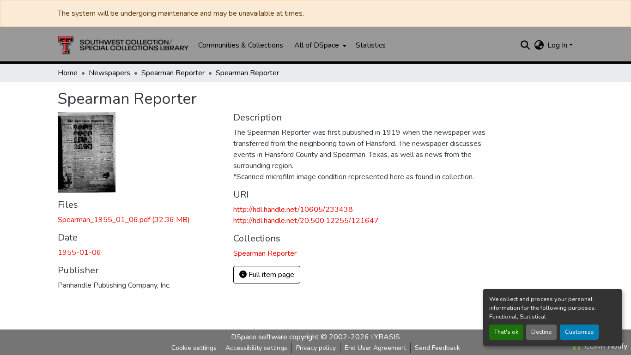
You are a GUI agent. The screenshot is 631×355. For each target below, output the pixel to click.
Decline (541, 332)
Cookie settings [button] (194, 347)
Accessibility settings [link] (256, 347)
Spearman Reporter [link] (173, 73)
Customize (579, 332)
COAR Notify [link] (605, 346)
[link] (140, 219)
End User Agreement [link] (375, 347)
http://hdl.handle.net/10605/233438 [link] (293, 210)
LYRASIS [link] (385, 337)
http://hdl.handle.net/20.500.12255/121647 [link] (306, 221)
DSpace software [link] (259, 337)
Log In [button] (558, 45)
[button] (123, 45)
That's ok (506, 332)
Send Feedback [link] (437, 347)
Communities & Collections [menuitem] (240, 45)
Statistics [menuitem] (371, 45)
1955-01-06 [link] (79, 252)
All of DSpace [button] (316, 45)
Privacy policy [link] (316, 347)
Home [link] (68, 73)
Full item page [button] (270, 275)
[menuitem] (319, 45)
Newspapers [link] (109, 73)
